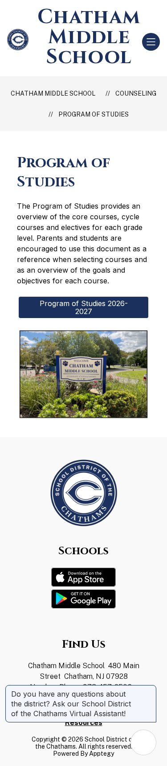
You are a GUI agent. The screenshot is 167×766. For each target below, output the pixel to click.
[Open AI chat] (143, 742)
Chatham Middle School (53, 93)
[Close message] (149, 689)
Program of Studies (93, 114)
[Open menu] (151, 42)
